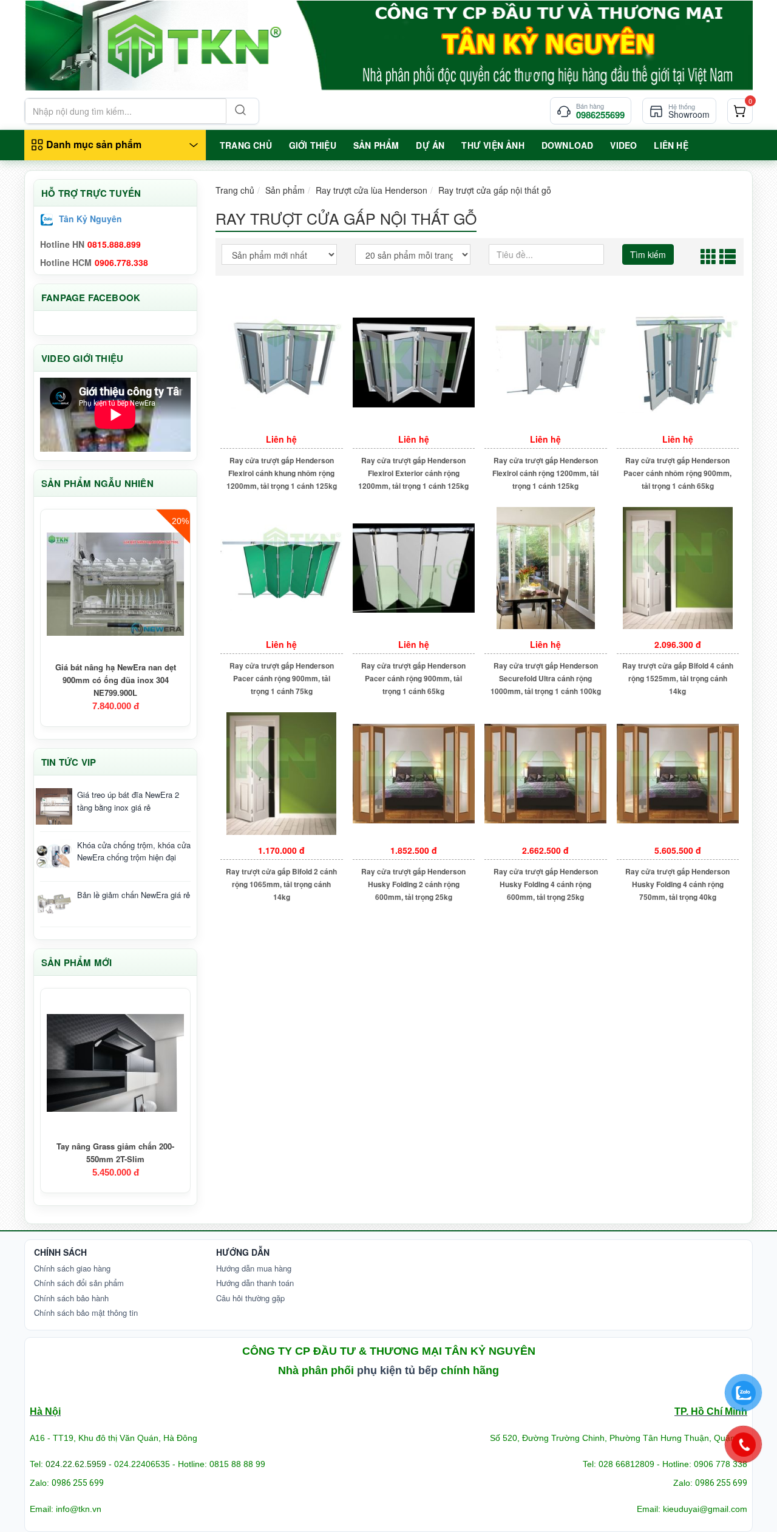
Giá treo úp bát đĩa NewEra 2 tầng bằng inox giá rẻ (128, 801)
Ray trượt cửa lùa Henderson (371, 190)
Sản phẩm (285, 190)
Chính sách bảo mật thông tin (86, 1312)
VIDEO (623, 145)
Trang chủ (234, 190)
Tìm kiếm (648, 254)
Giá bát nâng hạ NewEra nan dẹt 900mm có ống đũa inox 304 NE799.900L (115, 679)
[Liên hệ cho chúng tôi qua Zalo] (743, 1393)
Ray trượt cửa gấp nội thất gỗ (494, 190)
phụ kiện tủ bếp (397, 1370)
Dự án (430, 145)
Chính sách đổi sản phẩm (79, 1283)
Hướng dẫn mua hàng (253, 1268)
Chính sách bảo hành (71, 1298)
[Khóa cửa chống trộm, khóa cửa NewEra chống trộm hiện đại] (54, 857)
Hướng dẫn (243, 1252)
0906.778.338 (121, 262)
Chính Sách (60, 1252)
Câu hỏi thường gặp (250, 1298)
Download (567, 145)
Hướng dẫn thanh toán (255, 1283)
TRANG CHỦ (246, 145)
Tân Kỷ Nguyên (90, 219)
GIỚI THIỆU (312, 145)
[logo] (388, 45)
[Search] (239, 111)
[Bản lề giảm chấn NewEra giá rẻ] (54, 904)
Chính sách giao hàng (72, 1268)
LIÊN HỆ (671, 145)
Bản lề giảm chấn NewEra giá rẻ (133, 894)
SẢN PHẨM (376, 145)
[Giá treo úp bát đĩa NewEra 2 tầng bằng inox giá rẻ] (54, 806)
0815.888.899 (114, 244)
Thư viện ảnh (492, 145)
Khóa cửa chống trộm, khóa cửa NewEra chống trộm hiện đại (134, 851)
